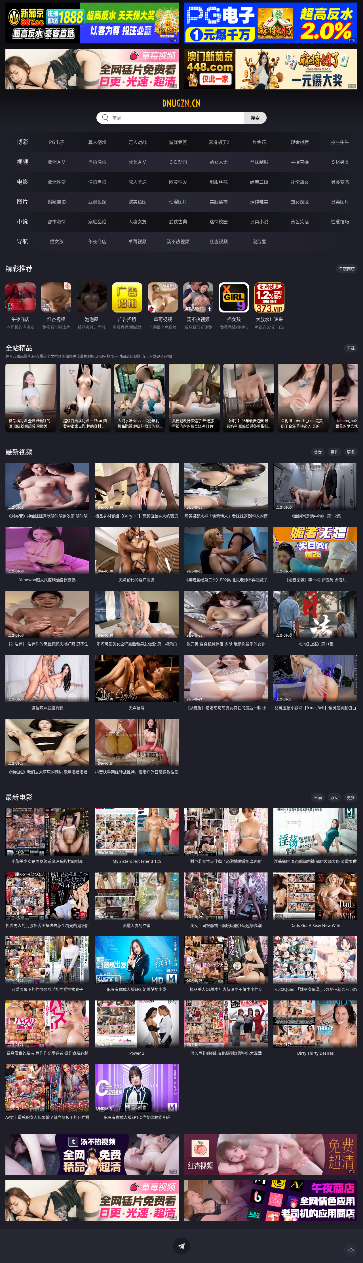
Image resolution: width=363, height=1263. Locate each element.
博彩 (22, 142)
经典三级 (259, 182)
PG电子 (56, 142)
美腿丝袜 (219, 202)
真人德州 (97, 142)
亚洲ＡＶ (57, 162)
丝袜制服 (259, 162)
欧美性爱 (178, 182)
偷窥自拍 (57, 202)
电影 (22, 182)
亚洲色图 (97, 202)
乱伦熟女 (300, 182)
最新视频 (19, 451)
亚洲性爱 (57, 182)
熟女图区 (300, 202)
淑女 (334, 797)
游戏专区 (178, 142)
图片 (22, 201)
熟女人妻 (219, 162)
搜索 (255, 118)
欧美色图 (137, 202)
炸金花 (259, 142)
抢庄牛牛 (340, 142)
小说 (22, 221)
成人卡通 (137, 182)
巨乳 (334, 452)
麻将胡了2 (218, 142)
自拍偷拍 (97, 162)
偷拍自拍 (97, 182)
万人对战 (137, 142)
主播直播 (300, 162)
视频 (22, 162)
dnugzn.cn (181, 103)
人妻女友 (137, 222)
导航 (22, 241)
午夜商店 (97, 241)
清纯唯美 (259, 202)
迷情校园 (219, 222)
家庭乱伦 (97, 222)
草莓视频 (137, 241)
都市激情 (57, 222)
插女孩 (57, 241)
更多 (351, 452)
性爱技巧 (340, 222)
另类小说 (259, 222)
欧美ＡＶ (137, 162)
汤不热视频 (178, 241)
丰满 (318, 797)
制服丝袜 (219, 182)
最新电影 (19, 797)
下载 (351, 348)
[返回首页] (351, 1250)
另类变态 (340, 182)
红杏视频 (219, 241)
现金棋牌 (300, 142)
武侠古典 (178, 222)
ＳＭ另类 (340, 162)
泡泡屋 (259, 241)
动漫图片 (178, 202)
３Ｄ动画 (178, 162)
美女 (318, 452)
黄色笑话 (300, 222)
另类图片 (340, 202)
